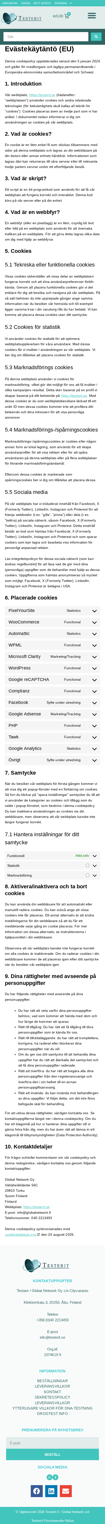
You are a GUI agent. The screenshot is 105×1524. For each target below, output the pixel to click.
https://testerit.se (42, 95)
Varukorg (10, 3)
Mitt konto (42, 3)
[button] (92, 15)
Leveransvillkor (52, 1386)
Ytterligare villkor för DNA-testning (52, 1408)
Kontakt (52, 1392)
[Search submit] (96, 37)
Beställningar (52, 1381)
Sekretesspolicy (53, 1397)
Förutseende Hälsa (59, 1521)
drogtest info (52, 1414)
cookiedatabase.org (20, 1234)
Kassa (25, 3)
